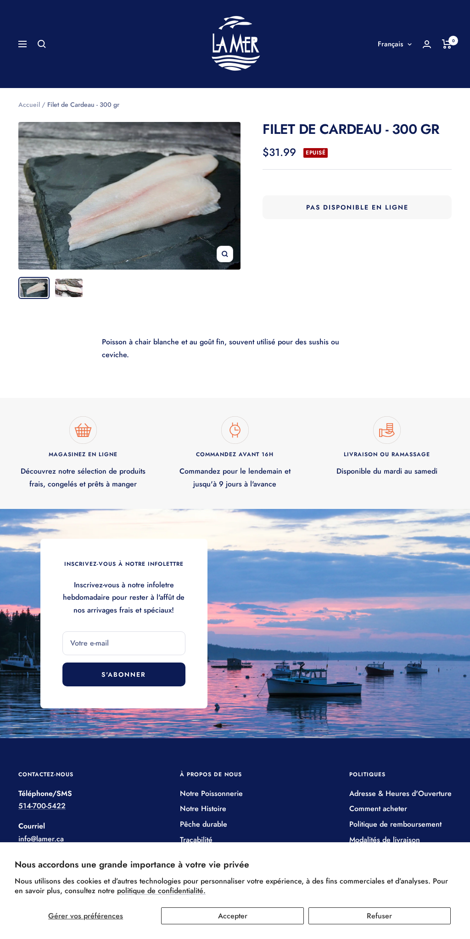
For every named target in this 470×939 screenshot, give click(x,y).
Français (390, 44)
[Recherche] (42, 44)
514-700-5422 (42, 806)
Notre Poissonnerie (211, 793)
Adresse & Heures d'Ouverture (400, 793)
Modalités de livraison (384, 839)
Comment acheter (378, 808)
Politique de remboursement (395, 824)
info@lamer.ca (41, 839)
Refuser (379, 916)
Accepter (232, 916)
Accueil (29, 104)
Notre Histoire (203, 808)
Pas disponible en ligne (357, 207)
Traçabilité (196, 839)
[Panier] (447, 44)
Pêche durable (203, 824)
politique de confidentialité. (161, 890)
